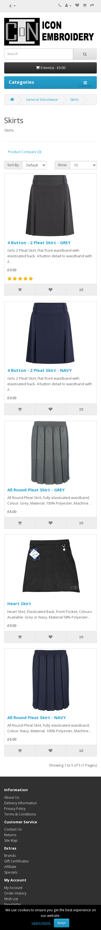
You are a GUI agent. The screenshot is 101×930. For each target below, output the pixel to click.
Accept (62, 923)
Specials (10, 872)
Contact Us (13, 829)
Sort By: (13, 165)
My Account (13, 887)
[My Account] (68, 5)
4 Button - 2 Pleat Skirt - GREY (39, 242)
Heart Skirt (19, 603)
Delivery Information (20, 803)
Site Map (11, 840)
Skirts (74, 99)
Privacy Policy (15, 808)
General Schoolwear (42, 99)
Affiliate (10, 866)
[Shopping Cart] (84, 5)
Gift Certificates (16, 861)
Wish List (11, 898)
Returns (10, 835)
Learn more (41, 922)
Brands (10, 855)
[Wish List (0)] (77, 5)
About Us (11, 797)
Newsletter (12, 904)
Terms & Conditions (20, 814)
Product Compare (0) (24, 151)
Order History (15, 893)
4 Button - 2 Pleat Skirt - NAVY (39, 370)
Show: (62, 165)
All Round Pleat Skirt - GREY (36, 490)
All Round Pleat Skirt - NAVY (36, 717)
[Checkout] (92, 5)
